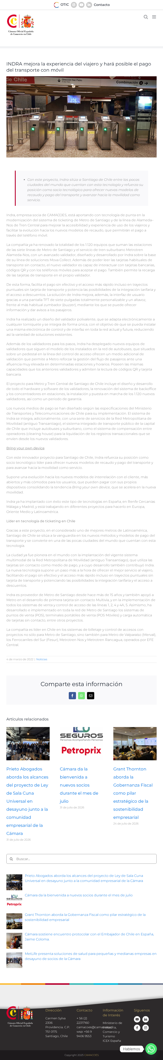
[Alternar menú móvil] (154, 17)
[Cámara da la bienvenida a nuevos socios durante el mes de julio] (81, 729)
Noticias (41, 659)
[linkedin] (145, 1019)
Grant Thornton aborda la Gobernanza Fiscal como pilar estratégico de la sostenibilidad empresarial (133, 793)
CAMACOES (91, 1055)
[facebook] (137, 1028)
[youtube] (137, 1019)
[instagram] (145, 1028)
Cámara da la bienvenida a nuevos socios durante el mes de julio (79, 785)
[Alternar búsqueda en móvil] (146, 17)
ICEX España (112, 1041)
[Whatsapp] (151, 1049)
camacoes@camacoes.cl (95, 1027)
